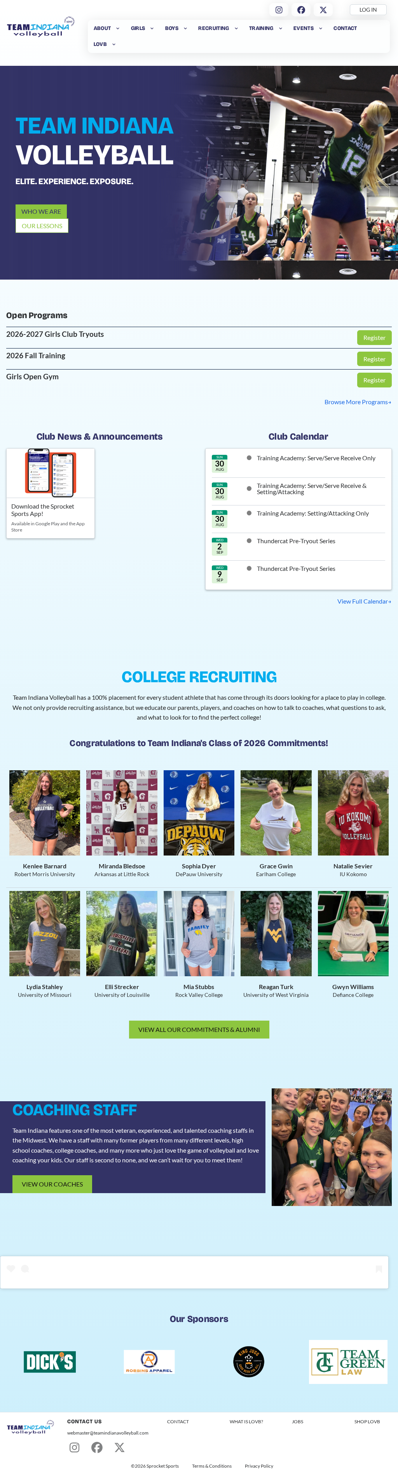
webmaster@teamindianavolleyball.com (107, 1433)
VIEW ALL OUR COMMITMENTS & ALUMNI (199, 1029)
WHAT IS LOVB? (246, 1421)
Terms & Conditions (212, 1466)
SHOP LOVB (367, 1421)
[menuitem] (107, 28)
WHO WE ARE (41, 211)
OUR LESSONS (42, 225)
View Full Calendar (362, 601)
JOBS (297, 1421)
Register (374, 337)
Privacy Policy (259, 1466)
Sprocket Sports (163, 1466)
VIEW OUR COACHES (52, 1184)
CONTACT (178, 1421)
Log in (368, 9)
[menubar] (239, 36)
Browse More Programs (356, 401)
